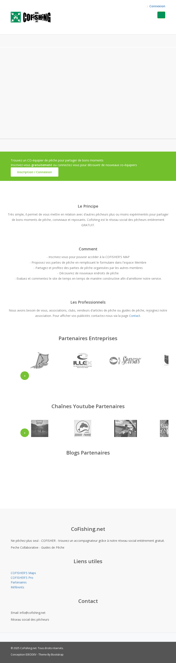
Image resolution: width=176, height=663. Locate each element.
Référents (17, 587)
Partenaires (19, 582)
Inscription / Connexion (34, 172)
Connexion (157, 6)
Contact (134, 316)
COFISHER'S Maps (23, 573)
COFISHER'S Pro (22, 578)
